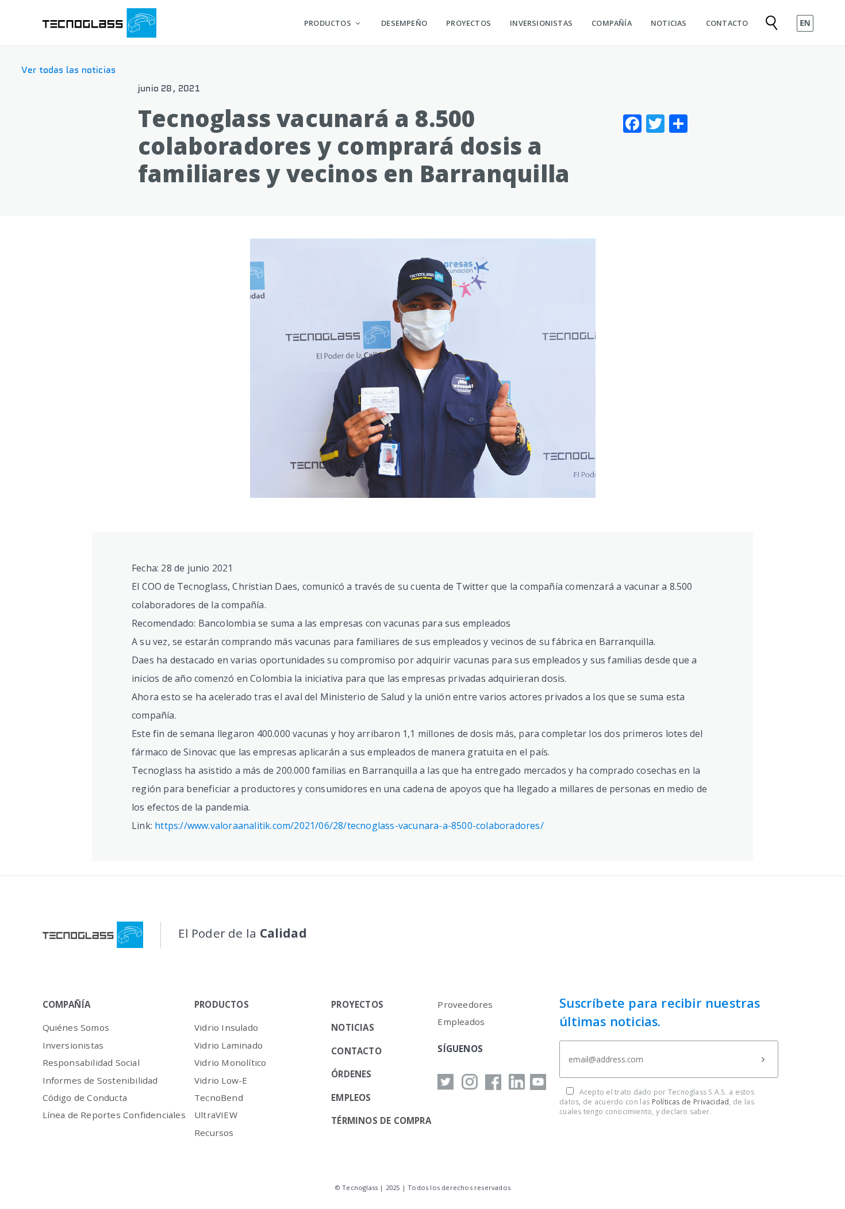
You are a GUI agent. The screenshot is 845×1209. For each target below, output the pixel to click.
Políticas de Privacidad (690, 1102)
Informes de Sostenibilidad (100, 1080)
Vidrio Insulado (226, 1027)
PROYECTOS (468, 23)
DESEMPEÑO (404, 23)
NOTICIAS (669, 23)
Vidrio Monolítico (230, 1062)
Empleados (461, 1021)
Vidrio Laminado (228, 1045)
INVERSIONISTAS (541, 23)
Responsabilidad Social (91, 1062)
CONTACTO (727, 23)
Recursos (214, 1132)
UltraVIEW (215, 1114)
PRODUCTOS (327, 23)
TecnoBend (218, 1097)
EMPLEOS (351, 1097)
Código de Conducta (85, 1097)
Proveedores (465, 1004)
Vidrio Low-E (220, 1080)
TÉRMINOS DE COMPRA (381, 1120)
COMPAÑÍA (612, 23)
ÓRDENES (351, 1074)
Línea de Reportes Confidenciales (114, 1114)
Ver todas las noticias (68, 69)
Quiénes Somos (76, 1027)
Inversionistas (73, 1045)
